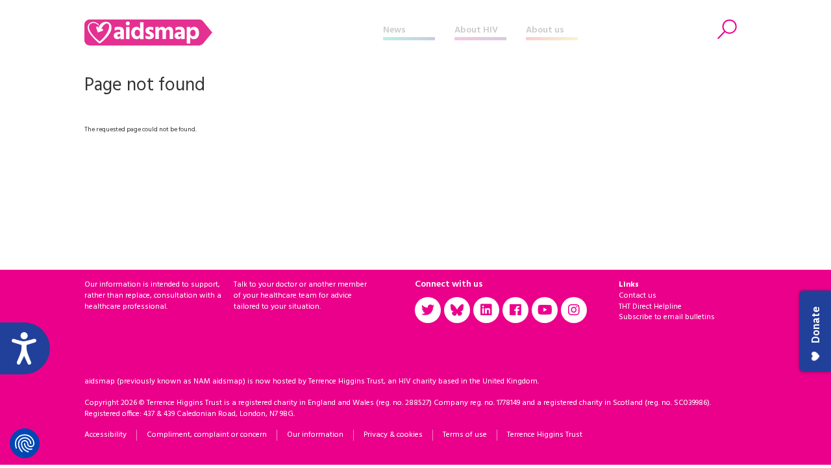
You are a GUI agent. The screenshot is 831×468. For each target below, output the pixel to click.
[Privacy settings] (25, 443)
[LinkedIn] (486, 310)
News (394, 30)
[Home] (233, 33)
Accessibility (105, 434)
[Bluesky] (457, 310)
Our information (315, 434)
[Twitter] (428, 310)
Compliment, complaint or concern (207, 434)
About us (545, 30)
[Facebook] (515, 310)
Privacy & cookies (393, 434)
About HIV (476, 30)
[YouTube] (545, 310)
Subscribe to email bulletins (667, 317)
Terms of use (465, 434)
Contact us (637, 295)
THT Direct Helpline (650, 306)
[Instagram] (574, 310)
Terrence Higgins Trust (544, 434)
